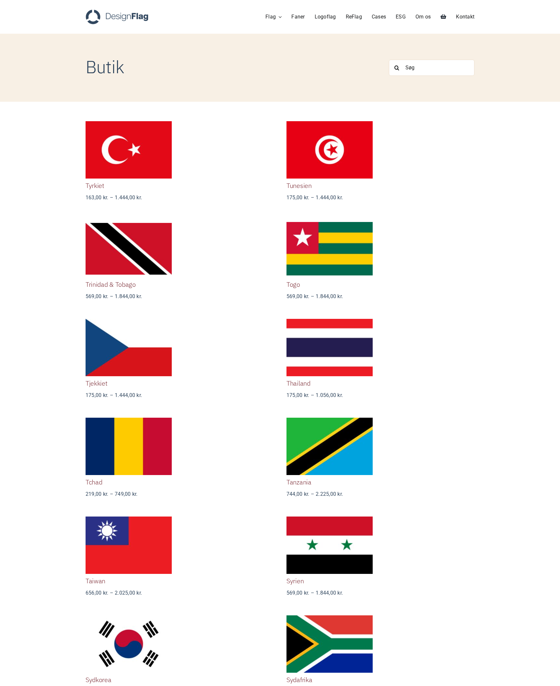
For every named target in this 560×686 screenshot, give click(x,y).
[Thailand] (380, 347)
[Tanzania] (380, 446)
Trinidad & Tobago (111, 284)
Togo (293, 284)
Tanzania (298, 482)
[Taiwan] (180, 545)
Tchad (94, 482)
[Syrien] (380, 545)
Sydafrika (299, 679)
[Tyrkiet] (180, 150)
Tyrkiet (95, 185)
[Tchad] (180, 446)
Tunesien (299, 185)
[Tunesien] (380, 150)
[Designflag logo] (117, 12)
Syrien (295, 580)
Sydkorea (98, 679)
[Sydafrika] (380, 644)
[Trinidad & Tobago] (180, 248)
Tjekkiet (97, 383)
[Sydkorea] (180, 644)
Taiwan (95, 580)
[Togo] (380, 248)
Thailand (298, 383)
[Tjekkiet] (180, 347)
